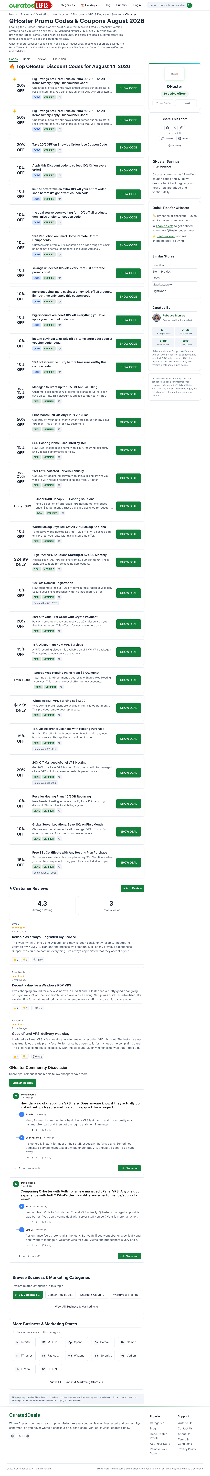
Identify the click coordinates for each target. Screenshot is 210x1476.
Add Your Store (160, 1443)
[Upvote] (28, 1130)
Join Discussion (129, 1168)
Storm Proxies (161, 271)
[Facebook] (12, 1436)
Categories (66, 5)
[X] (20, 1436)
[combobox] (170, 5)
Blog (107, 5)
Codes (13, 59)
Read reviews (166, 236)
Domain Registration (61, 1294)
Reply (48, 1130)
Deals (26, 59)
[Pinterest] (27, 1436)
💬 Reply (38, 959)
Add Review (132, 888)
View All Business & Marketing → (77, 1306)
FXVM (156, 278)
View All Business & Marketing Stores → (76, 1382)
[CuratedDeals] (30, 5)
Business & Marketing (35, 14)
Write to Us (185, 1423)
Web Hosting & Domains (68, 14)
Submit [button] (121, 5)
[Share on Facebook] (167, 128)
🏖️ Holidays (90, 5)
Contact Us (185, 1428)
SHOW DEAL (128, 394)
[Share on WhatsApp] (182, 128)
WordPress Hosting (125, 1294)
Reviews (41, 59)
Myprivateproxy (162, 284)
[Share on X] (175, 128)
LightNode (159, 291)
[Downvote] (36, 1130)
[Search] (189, 5)
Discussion (59, 59)
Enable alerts (164, 226)
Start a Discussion (22, 1082)
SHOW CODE (128, 88)
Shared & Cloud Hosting (94, 1294)
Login (137, 5)
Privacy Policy (187, 1449)
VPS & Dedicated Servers (105, 14)
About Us (184, 1434)
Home (13, 14)
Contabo (158, 265)
